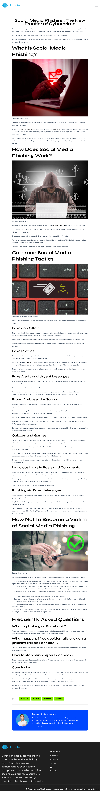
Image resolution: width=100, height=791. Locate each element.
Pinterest (47, 699)
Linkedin (59, 699)
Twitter (36, 699)
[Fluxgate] (11, 5)
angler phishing (30, 362)
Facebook (24, 699)
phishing (57, 129)
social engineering (58, 225)
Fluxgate (49, 685)
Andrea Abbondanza (44, 714)
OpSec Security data (28, 129)
